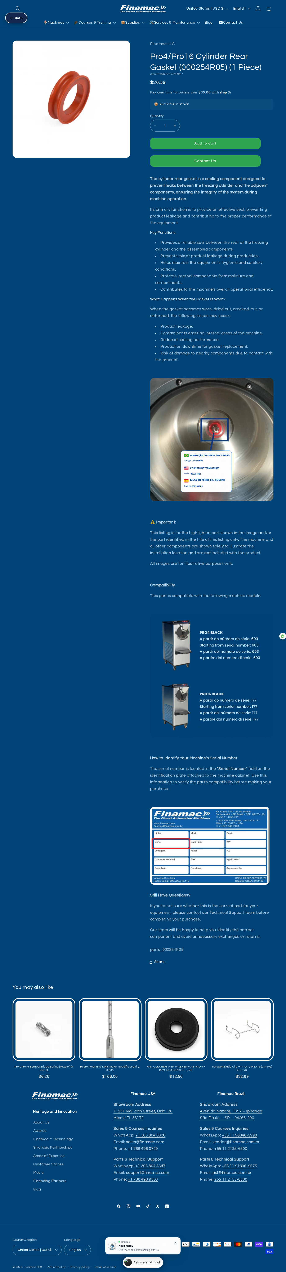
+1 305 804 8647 (150, 1166)
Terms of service (105, 1267)
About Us (41, 1122)
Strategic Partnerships (52, 1147)
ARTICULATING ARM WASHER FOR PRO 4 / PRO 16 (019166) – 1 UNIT (176, 1068)
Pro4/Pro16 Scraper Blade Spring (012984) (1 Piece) (43, 1068)
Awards (39, 1131)
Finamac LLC (33, 1267)
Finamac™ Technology (53, 1139)
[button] (18, 8)
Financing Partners (49, 1181)
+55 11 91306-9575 (239, 1166)
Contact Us (205, 161)
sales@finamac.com (145, 1142)
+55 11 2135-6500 (230, 1149)
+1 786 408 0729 (143, 1149)
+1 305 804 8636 (150, 1135)
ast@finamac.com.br (232, 1173)
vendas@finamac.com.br (236, 1142)
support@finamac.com (147, 1173)
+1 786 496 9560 (143, 1179)
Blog (37, 1189)
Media (38, 1173)
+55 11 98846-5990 (239, 1135)
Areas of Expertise (48, 1156)
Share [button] (159, 962)
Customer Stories (48, 1164)
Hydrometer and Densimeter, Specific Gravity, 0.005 (110, 1068)
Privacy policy (80, 1267)
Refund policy (56, 1267)
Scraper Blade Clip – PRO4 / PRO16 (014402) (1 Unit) (242, 1068)
